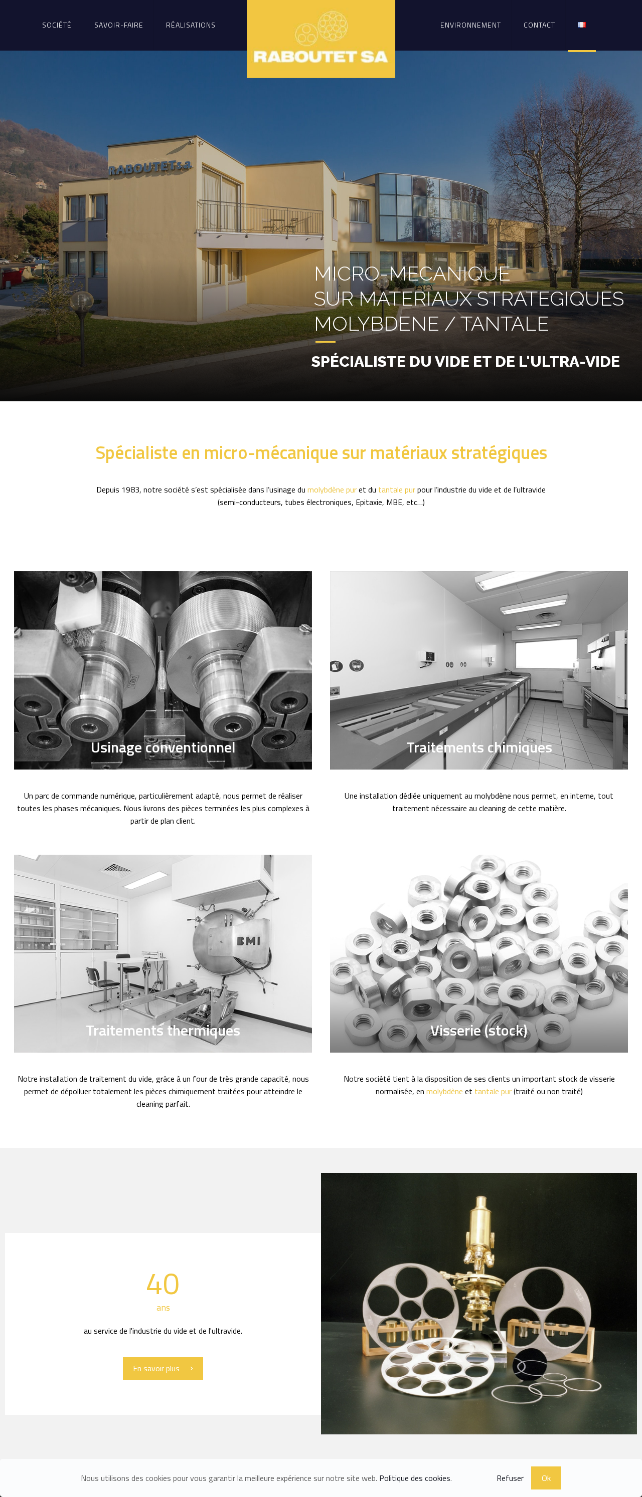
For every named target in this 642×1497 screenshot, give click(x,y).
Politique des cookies (414, 1478)
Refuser (510, 1478)
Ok (546, 1478)
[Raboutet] (321, 39)
